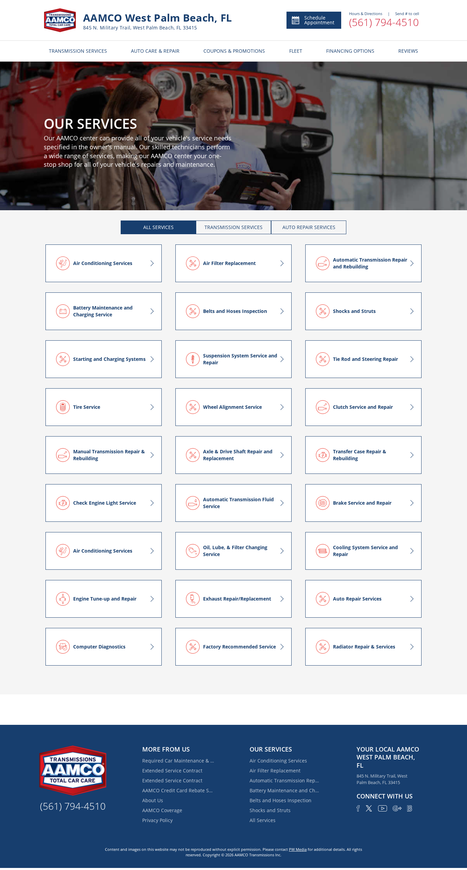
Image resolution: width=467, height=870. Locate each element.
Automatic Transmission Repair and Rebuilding (285, 780)
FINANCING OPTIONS (350, 51)
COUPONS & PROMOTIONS (234, 51)
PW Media (298, 849)
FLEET (295, 51)
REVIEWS (408, 51)
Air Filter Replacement (275, 770)
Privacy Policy (157, 820)
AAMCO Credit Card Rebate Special (178, 790)
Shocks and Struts (270, 810)
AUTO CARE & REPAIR (155, 51)
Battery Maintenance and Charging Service (285, 790)
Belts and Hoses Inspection (280, 800)
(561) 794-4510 (384, 22)
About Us (152, 800)
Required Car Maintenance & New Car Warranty (178, 760)
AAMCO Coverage (162, 810)
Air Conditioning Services (278, 760)
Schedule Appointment (319, 20)
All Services (263, 820)
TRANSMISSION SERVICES (78, 51)
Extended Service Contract (172, 770)
